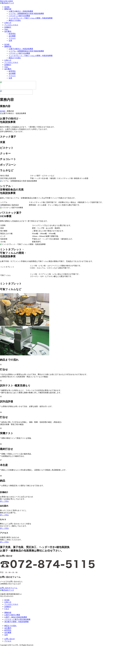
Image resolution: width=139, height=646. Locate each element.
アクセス (12, 38)
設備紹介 (7, 27)
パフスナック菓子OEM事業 (19, 16)
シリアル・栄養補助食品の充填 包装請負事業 (26, 13)
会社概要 (12, 36)
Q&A (6, 29)
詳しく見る (4, 501)
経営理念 (12, 34)
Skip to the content (6, 1)
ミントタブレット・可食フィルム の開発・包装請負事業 (31, 18)
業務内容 (7, 9)
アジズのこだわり (11, 25)
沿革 (10, 40)
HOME (7, 7)
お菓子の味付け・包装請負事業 (21, 11)
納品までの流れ (15, 20)
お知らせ (7, 23)
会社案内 (7, 31)
